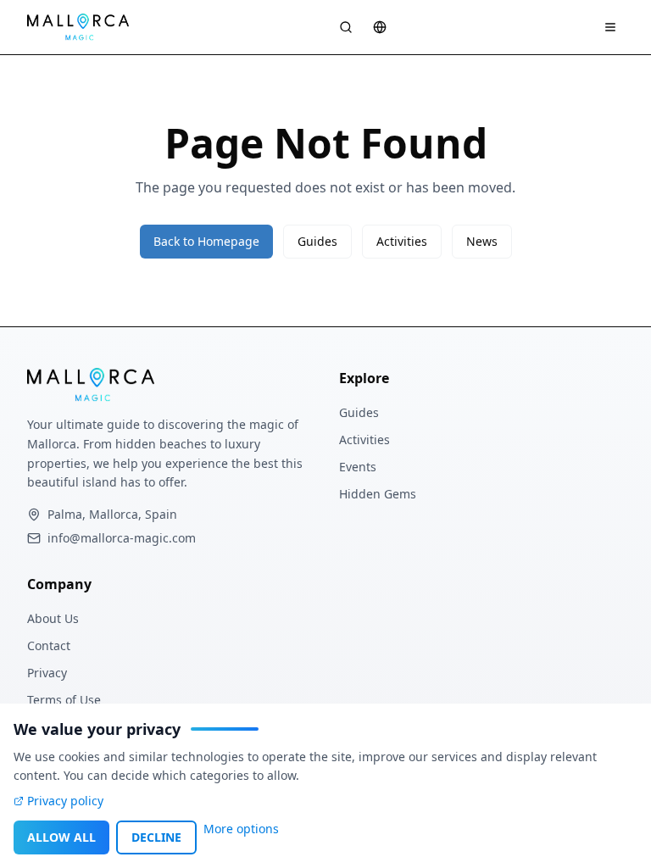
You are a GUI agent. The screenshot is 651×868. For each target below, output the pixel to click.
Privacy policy (65, 801)
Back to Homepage (206, 241)
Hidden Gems (377, 494)
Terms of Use (64, 700)
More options (241, 829)
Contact (48, 645)
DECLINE (156, 837)
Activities (401, 241)
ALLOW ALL (61, 837)
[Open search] (345, 27)
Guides (317, 241)
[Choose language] (379, 27)
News (482, 241)
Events (357, 467)
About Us (53, 618)
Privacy (47, 673)
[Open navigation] (610, 27)
